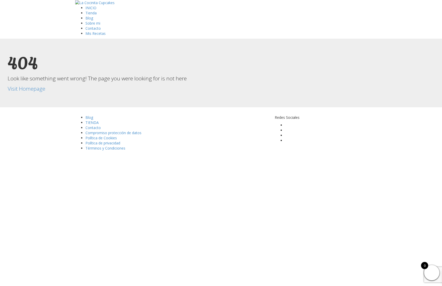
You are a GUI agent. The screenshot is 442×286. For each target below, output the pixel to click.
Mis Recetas (95, 33)
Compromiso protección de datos (113, 132)
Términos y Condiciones (105, 148)
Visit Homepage (26, 88)
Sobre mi (92, 23)
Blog (89, 18)
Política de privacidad (102, 143)
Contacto (93, 28)
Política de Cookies (101, 137)
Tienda (91, 12)
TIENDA (92, 122)
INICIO (90, 7)
